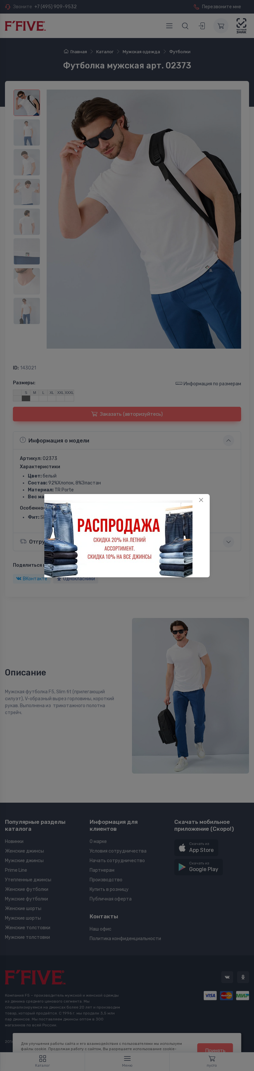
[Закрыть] (201, 500)
